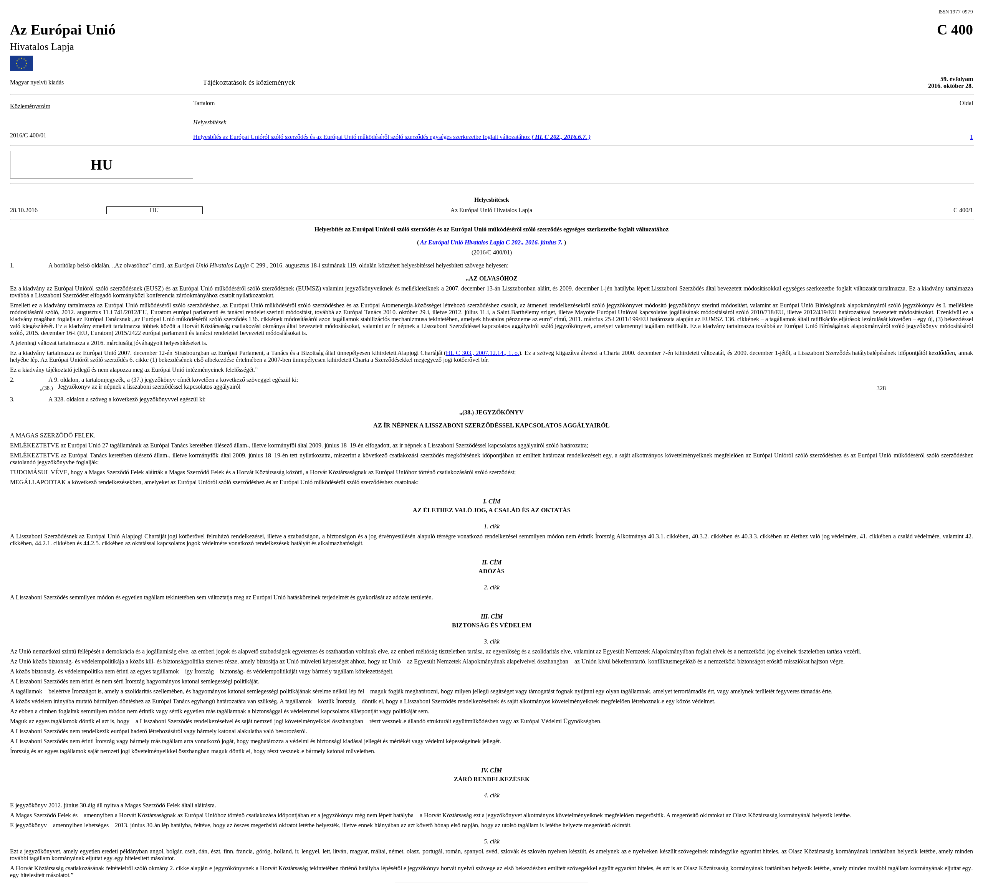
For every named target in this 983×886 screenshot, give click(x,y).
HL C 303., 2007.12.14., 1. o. (482, 353)
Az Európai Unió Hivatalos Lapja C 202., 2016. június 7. (491, 242)
